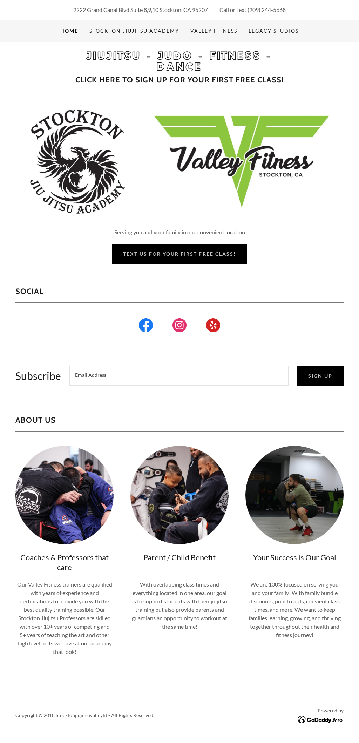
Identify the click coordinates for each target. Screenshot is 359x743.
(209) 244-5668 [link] (267, 9)
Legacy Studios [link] (274, 31)
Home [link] (69, 31)
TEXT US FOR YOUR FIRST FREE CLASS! (179, 254)
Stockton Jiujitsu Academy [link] (134, 31)
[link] (179, 68)
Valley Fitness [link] (213, 31)
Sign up (320, 376)
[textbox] (179, 376)
